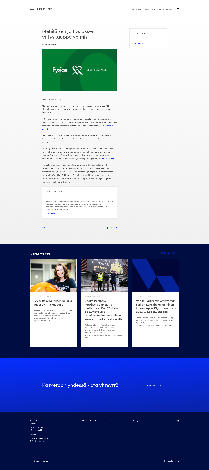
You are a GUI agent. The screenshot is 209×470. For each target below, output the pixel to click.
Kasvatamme (142, 9)
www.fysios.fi (50, 214)
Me (132, 9)
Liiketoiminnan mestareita (163, 9)
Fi (121, 9)
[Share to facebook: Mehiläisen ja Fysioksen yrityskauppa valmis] (107, 227)
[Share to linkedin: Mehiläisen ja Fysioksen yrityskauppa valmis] (116, 227)
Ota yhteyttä (154, 385)
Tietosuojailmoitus (171, 461)
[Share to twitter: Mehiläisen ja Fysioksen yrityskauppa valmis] (111, 227)
